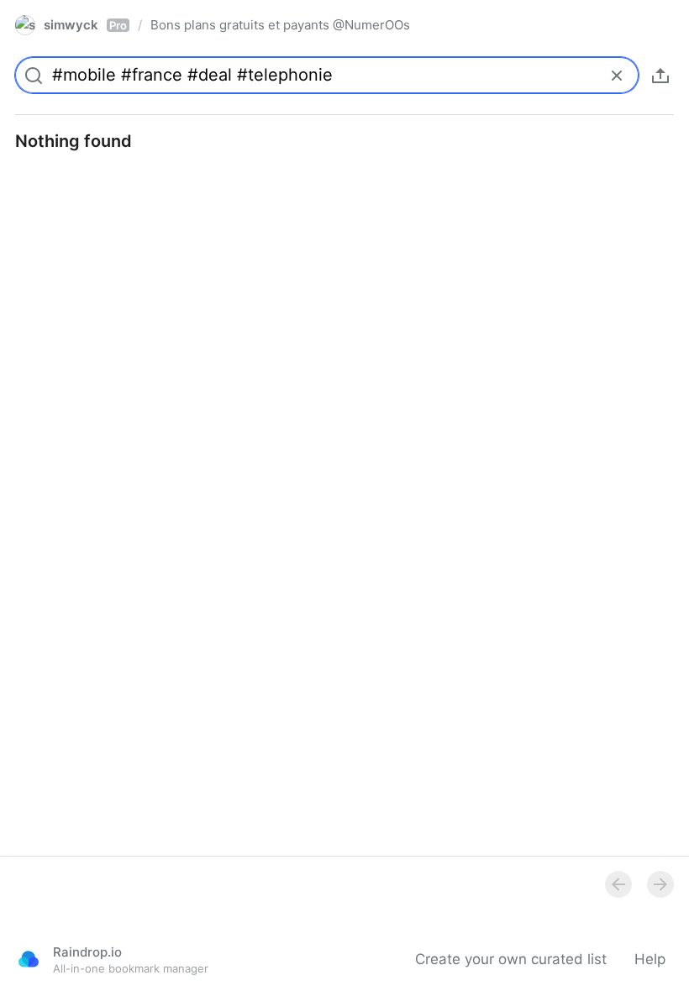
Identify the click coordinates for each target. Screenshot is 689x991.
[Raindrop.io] (28, 959)
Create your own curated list (511, 959)
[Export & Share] (660, 75)
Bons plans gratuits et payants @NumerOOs (280, 25)
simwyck (85, 25)
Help (649, 959)
